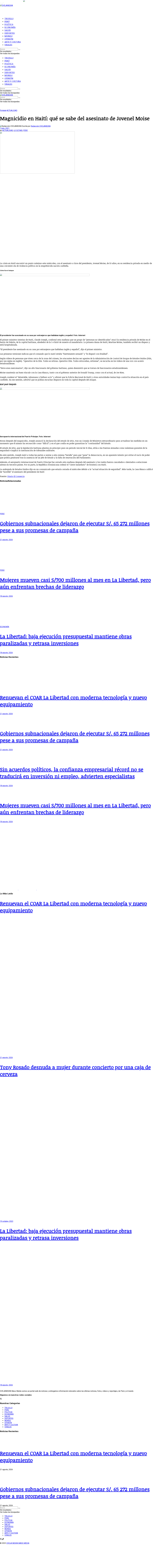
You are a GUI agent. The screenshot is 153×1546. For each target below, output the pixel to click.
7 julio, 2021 (4, 128)
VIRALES (8, 44)
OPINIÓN (8, 38)
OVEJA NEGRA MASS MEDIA (17, 1543)
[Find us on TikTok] (3, 3)
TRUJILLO (9, 18)
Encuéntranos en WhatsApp (12, 1)
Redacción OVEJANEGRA (41, 126)
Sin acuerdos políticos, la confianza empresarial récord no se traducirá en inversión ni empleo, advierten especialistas (71, 773)
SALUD (7, 30)
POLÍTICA (8, 24)
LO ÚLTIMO (18, 130)
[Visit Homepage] (6, 5)
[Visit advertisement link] (9, 889)
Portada (3, 110)
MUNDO (8, 36)
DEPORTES (9, 33)
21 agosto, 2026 (6, 540)
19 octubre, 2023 (6, 1221)
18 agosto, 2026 (6, 596)
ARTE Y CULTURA (12, 41)
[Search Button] (19, 49)
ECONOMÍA (9, 27)
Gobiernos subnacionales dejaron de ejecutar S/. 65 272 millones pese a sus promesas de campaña (75, 527)
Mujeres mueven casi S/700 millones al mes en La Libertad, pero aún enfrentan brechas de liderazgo (75, 583)
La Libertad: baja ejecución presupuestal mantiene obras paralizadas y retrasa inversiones (66, 640)
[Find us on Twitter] (1, 3)
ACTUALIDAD (12, 110)
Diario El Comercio (16, 476)
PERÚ (7, 21)
